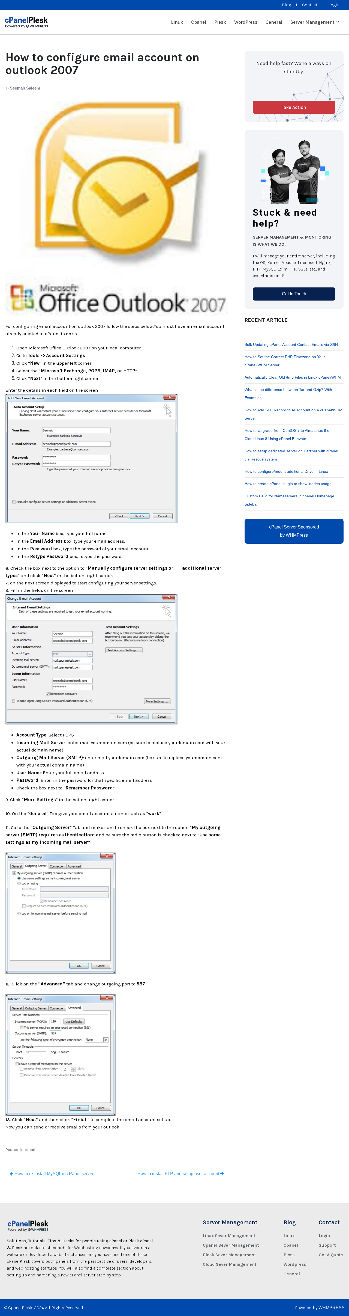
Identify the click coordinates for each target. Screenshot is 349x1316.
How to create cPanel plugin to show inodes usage (288, 484)
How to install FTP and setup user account (178, 1173)
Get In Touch (294, 294)
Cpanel (198, 22)
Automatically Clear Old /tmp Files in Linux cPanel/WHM (293, 377)
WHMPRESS (331, 1307)
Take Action (294, 107)
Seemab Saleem (25, 88)
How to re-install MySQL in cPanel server (53, 1173)
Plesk (220, 22)
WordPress (245, 22)
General (274, 22)
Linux (177, 22)
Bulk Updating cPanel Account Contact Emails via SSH (291, 344)
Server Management (312, 22)
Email (30, 1149)
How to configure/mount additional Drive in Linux (286, 471)
